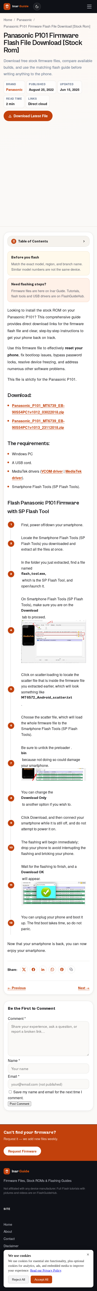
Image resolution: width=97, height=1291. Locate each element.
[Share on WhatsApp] (52, 969)
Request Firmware (22, 1151)
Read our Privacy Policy (45, 1270)
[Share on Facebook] (33, 969)
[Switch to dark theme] (37, 6)
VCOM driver (52, 471)
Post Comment (19, 1104)
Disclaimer (11, 1246)
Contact (9, 1238)
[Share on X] (24, 969)
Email (13, 1076)
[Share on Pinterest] (62, 969)
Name (14, 1060)
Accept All (41, 1279)
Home (8, 19)
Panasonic (24, 19)
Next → (84, 987)
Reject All (18, 1279)
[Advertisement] (48, 172)
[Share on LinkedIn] (43, 969)
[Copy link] (71, 969)
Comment (17, 1018)
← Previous (16, 987)
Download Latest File (31, 115)
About (8, 1231)
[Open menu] (89, 6)
